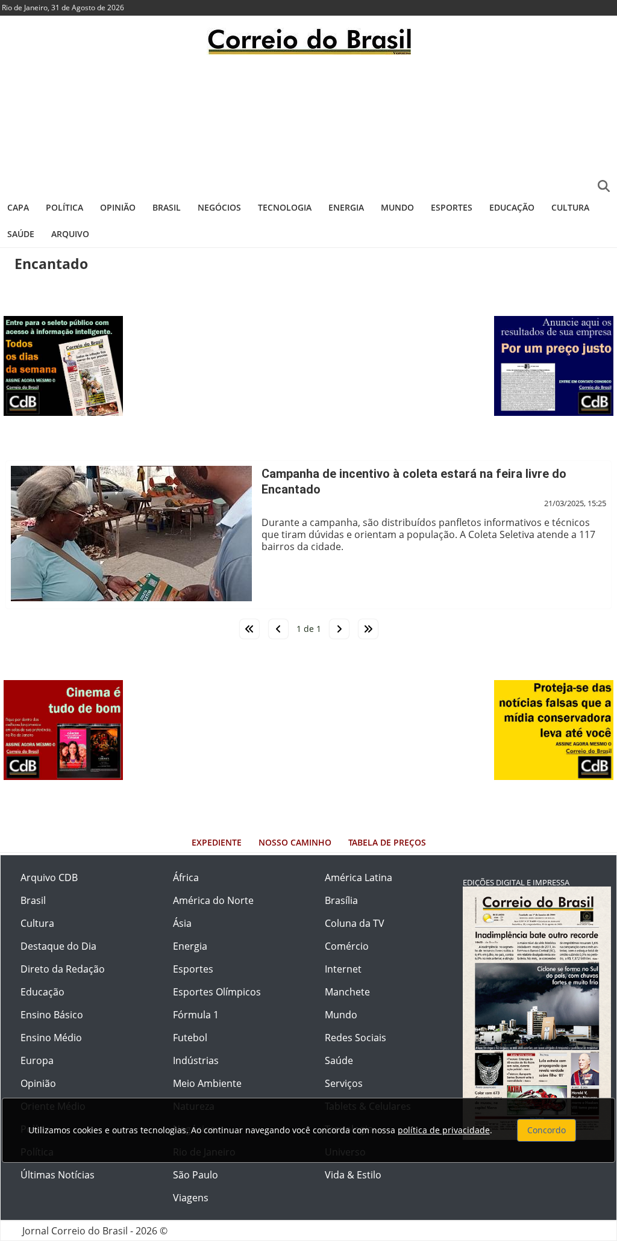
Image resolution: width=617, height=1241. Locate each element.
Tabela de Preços (387, 842)
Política (64, 207)
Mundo (397, 207)
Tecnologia (285, 207)
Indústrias (196, 1060)
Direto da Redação (62, 969)
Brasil (166, 207)
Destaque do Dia (58, 946)
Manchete (347, 991)
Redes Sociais (355, 1037)
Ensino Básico (51, 1014)
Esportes (451, 207)
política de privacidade (444, 1130)
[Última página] (368, 629)
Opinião (118, 207)
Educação (511, 207)
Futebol (190, 1037)
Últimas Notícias (57, 1174)
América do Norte (213, 900)
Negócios (219, 207)
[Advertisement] (308, 123)
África (186, 877)
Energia (346, 207)
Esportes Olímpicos (217, 991)
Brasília (341, 900)
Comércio (347, 946)
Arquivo (70, 234)
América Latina (358, 877)
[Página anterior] (278, 629)
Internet (343, 969)
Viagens (190, 1197)
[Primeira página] (249, 629)
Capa (18, 207)
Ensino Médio (51, 1037)
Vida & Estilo (353, 1174)
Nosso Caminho (294, 842)
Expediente (217, 842)
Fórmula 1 (196, 1014)
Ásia (182, 923)
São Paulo (195, 1174)
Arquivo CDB (49, 877)
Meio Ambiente (207, 1083)
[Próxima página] (339, 629)
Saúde (20, 234)
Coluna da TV (354, 923)
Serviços (344, 1083)
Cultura (570, 207)
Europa (37, 1060)
